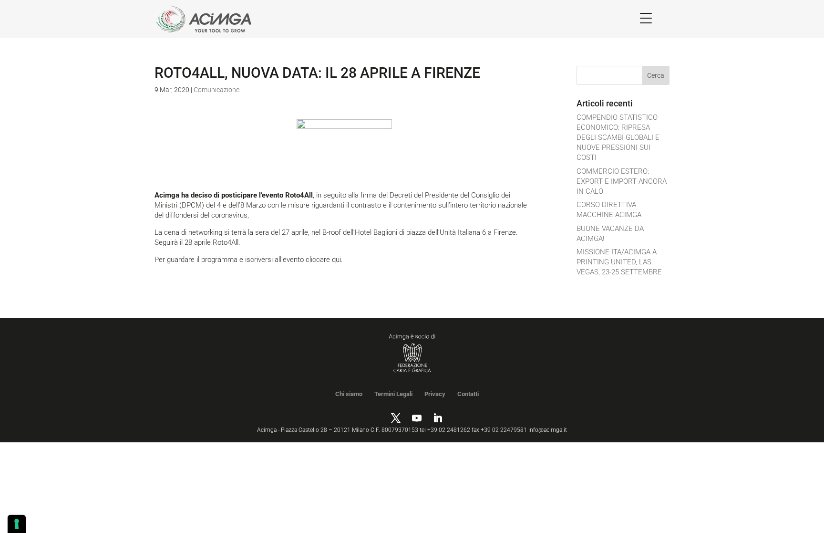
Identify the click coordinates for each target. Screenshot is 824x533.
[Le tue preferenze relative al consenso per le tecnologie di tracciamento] (17, 524)
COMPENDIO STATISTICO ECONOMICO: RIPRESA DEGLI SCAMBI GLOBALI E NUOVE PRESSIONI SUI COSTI (618, 137)
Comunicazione (216, 90)
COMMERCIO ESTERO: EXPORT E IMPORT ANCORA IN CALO (622, 181)
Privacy (434, 393)
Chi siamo (348, 393)
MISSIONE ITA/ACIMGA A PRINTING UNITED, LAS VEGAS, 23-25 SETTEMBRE (619, 262)
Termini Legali (393, 393)
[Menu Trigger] (646, 18)
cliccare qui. (324, 259)
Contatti (468, 393)
